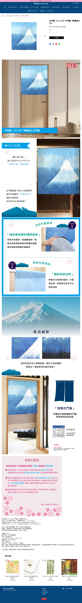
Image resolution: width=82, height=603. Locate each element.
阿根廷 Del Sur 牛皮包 (33, 10)
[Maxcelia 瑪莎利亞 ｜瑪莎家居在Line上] (71, 589)
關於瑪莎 (44, 588)
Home (5, 7)
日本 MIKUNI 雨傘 (55, 7)
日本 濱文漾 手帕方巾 (45, 7)
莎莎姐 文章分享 (50, 10)
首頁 (2, 15)
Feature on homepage (9, 15)
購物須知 (44, 590)
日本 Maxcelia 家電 (12, 7)
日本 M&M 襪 (75, 7)
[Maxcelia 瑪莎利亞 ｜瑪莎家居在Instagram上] (66, 589)
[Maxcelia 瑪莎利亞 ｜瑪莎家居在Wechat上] (68, 589)
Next (44, 36)
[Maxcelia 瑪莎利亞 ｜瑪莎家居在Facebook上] (63, 589)
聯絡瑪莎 (44, 593)
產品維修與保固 (46, 592)
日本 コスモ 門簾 (34, 7)
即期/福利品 (42, 10)
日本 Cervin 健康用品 (24, 7)
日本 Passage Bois (66, 7)
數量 (50, 30)
